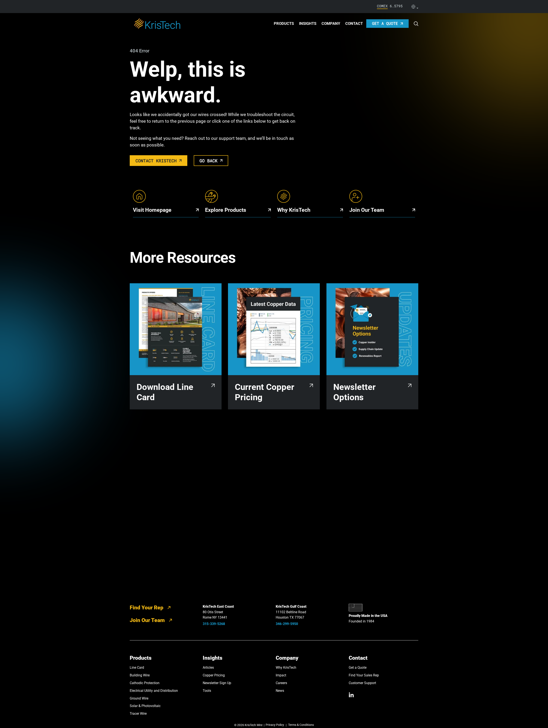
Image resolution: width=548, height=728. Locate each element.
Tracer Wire (138, 714)
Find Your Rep (146, 607)
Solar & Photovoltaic (145, 706)
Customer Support (362, 683)
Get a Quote (357, 667)
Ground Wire (139, 698)
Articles (208, 667)
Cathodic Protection (144, 683)
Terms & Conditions (301, 725)
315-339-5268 (214, 624)
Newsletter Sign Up (217, 683)
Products (284, 23)
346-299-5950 (287, 624)
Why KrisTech (286, 667)
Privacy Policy (275, 725)
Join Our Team (147, 620)
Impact (281, 675)
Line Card (137, 667)
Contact (354, 23)
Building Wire (140, 675)
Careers (281, 683)
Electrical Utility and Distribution (154, 691)
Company (331, 23)
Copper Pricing (214, 675)
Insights (307, 23)
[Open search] (416, 23)
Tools (207, 691)
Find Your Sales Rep (364, 675)
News (280, 691)
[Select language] (414, 6)
